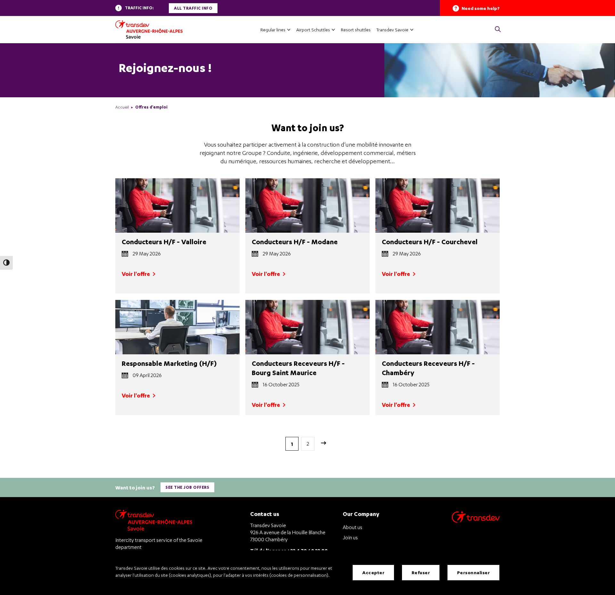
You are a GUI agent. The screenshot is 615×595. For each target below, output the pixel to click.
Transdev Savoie (392, 29)
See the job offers (187, 487)
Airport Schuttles (313, 29)
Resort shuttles (356, 29)
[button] (497, 29)
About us (352, 527)
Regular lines (272, 29)
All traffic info (193, 8)
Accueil (122, 107)
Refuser (421, 572)
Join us (350, 537)
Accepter (373, 572)
